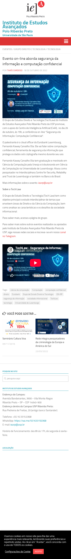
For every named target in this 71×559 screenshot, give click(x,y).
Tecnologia (53, 49)
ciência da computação (20, 290)
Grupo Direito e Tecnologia (29, 49)
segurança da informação (14, 298)
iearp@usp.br (45, 182)
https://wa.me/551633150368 (30, 420)
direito (6, 294)
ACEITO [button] (38, 551)
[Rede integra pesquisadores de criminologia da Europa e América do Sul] (52, 326)
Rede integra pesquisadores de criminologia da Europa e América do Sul (50, 342)
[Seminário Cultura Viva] (18, 326)
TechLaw (54, 298)
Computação (37, 290)
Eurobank (16, 294)
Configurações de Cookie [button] (18, 551)
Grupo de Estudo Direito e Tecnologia (38, 294)
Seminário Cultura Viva (14, 338)
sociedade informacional (37, 298)
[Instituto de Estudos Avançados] (35, 9)
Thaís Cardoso (14, 70)
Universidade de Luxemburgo (27, 303)
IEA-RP (59, 294)
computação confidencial (56, 290)
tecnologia (8, 303)
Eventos (7, 49)
